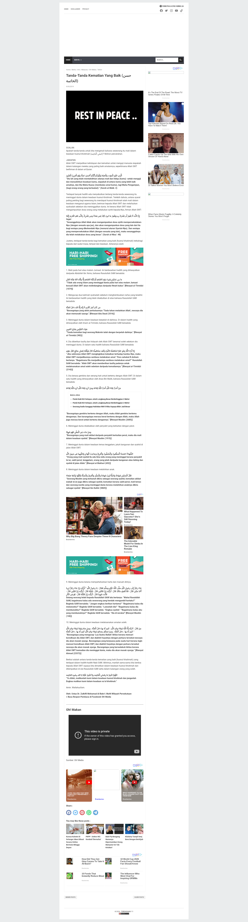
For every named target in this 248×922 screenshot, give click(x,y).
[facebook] (68, 812)
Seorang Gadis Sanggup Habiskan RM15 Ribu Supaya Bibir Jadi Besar (101, 407)
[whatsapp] (88, 812)
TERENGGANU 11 (127, 911)
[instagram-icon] (171, 11)
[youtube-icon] (176, 11)
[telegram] (95, 812)
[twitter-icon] (166, 11)
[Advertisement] (124, 33)
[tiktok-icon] (181, 11)
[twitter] (75, 812)
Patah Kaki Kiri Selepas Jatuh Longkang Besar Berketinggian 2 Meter (101, 399)
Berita (77, 60)
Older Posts (139, 897)
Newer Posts (70, 897)
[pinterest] (82, 812)
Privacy (85, 9)
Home (66, 9)
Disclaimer (75, 9)
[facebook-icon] (161, 11)
